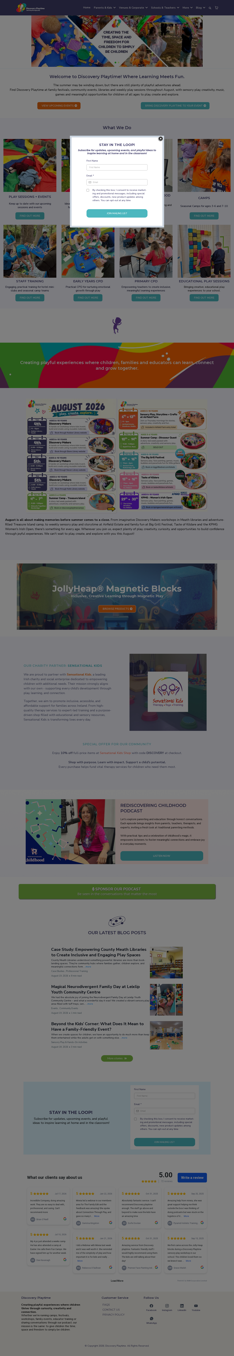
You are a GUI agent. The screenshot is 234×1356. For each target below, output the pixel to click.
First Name (92, 160)
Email (90, 175)
